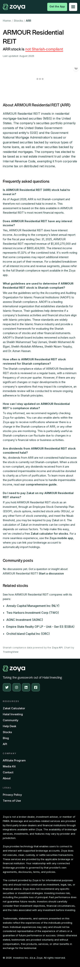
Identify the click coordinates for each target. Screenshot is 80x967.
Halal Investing (13, 714)
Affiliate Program (14, 760)
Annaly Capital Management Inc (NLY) (32, 606)
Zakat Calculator (14, 708)
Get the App (57, 6)
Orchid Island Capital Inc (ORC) (28, 634)
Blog (6, 738)
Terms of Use (12, 800)
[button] (73, 7)
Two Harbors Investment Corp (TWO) (32, 613)
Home (7, 20)
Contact (8, 772)
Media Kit (9, 766)
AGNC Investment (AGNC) (24, 620)
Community (10, 720)
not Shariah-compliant (44, 49)
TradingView (10, 651)
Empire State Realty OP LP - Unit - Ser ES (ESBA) (40, 626)
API (5, 744)
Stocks (18, 20)
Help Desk (9, 726)
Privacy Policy (12, 794)
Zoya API (57, 647)
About (7, 778)
